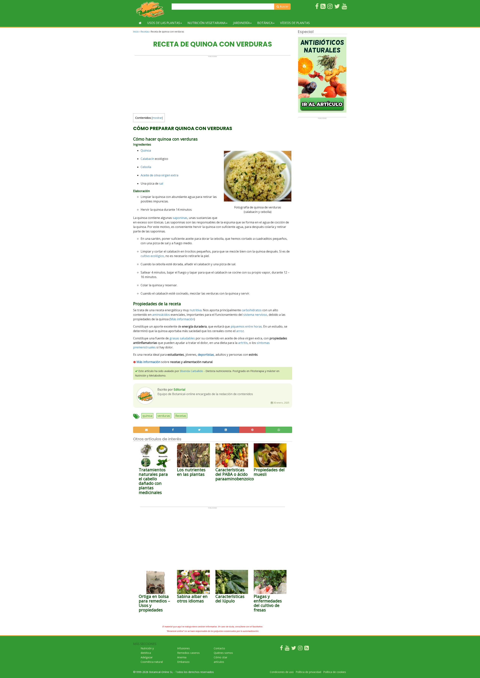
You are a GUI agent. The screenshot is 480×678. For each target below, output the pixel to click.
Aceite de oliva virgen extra (159, 175)
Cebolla (146, 167)
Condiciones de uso (282, 672)
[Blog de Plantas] (306, 649)
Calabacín (147, 159)
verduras (164, 416)
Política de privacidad (308, 672)
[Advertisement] (212, 83)
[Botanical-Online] (151, 9)
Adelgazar (147, 657)
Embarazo (183, 662)
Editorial (179, 389)
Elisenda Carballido (191, 371)
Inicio (136, 31)
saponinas (180, 218)
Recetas (145, 31)
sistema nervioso (255, 315)
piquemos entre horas (246, 326)
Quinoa (146, 150)
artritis (243, 343)
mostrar (157, 118)
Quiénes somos (223, 653)
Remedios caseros (188, 653)
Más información (182, 319)
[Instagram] (300, 649)
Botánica (265, 23)
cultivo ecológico (152, 256)
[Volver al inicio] (140, 23)
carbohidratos (252, 310)
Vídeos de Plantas (295, 23)
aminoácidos (161, 315)
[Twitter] (293, 649)
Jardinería (241, 23)
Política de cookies (334, 672)
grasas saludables (182, 338)
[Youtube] (287, 649)
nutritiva (196, 310)
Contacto (219, 648)
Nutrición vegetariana (207, 23)
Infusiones (183, 648)
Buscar (283, 6)
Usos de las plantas (163, 23)
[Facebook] (281, 649)
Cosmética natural (152, 662)
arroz (240, 331)
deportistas (206, 355)
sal (161, 183)
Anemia (181, 657)
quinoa (147, 416)
